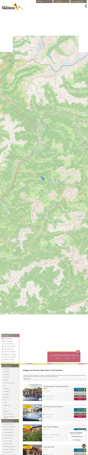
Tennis (5, 402)
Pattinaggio (6, 388)
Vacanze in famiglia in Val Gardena (9, 417)
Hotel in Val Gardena (8, 341)
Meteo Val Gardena (8, 452)
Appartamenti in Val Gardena (10, 354)
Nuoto (5, 399)
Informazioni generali (8, 424)
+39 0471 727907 (48, 437)
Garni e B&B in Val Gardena (10, 346)
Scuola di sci (7, 371)
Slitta (5, 385)
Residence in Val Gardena (9, 351)
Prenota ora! (80, 390)
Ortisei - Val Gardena (49, 396)
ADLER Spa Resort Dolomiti (53, 407)
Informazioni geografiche (9, 426)
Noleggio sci (6, 374)
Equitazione (6, 411)
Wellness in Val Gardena (9, 359)
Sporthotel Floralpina (50, 427)
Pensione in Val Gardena (9, 343)
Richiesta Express (8, 338)
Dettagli (80, 396)
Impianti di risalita (7, 443)
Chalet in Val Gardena (8, 349)
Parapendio (6, 397)
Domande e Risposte (8, 429)
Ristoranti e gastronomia (9, 446)
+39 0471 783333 (48, 399)
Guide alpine (6, 391)
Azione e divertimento (9, 414)
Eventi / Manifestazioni (9, 435)
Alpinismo (6, 380)
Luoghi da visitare (8, 438)
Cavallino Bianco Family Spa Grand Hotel (55, 387)
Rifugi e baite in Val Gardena (10, 357)
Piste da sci (6, 368)
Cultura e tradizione (8, 432)
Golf (5, 408)
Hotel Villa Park (48, 447)
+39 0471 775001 (48, 417)
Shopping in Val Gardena (9, 449)
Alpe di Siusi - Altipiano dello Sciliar (52, 434)
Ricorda (80, 393)
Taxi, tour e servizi (8, 440)
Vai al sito (80, 399)
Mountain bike (7, 405)
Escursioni (6, 394)
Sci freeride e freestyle (9, 382)
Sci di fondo (6, 377)
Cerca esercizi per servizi (9, 362)
